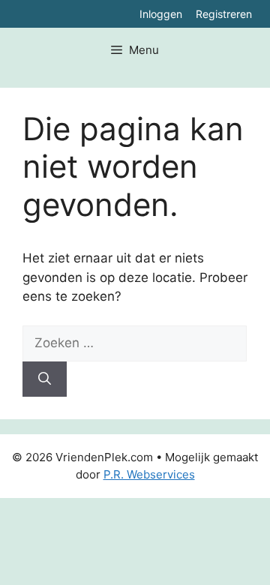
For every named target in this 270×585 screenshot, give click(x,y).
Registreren (224, 14)
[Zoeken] (44, 380)
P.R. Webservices (149, 474)
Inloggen (161, 14)
